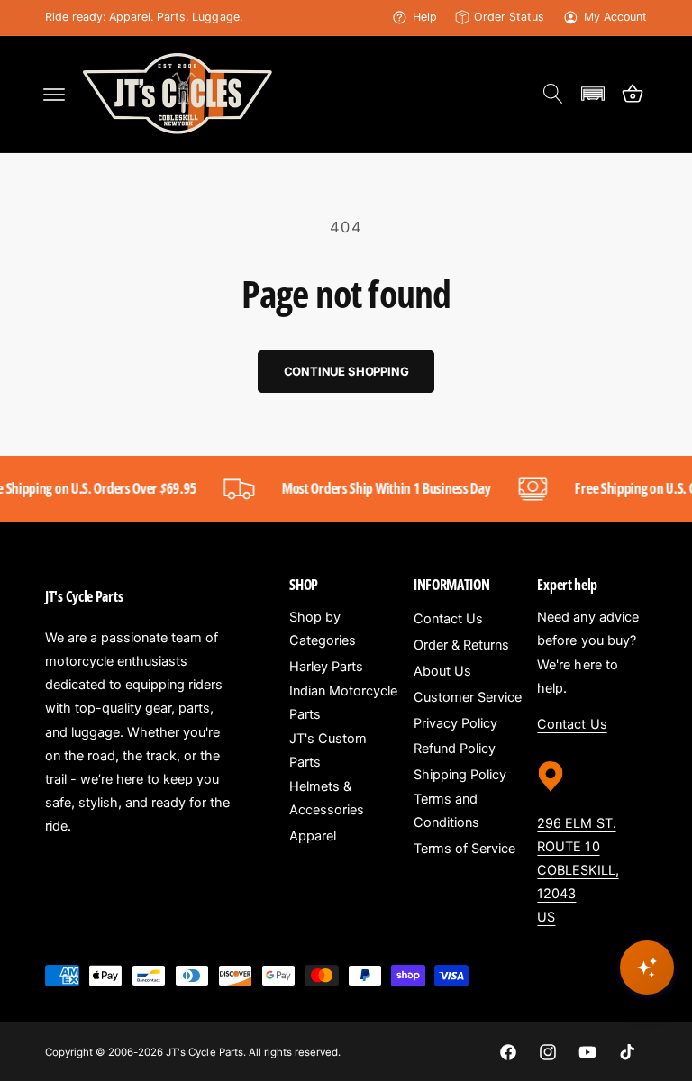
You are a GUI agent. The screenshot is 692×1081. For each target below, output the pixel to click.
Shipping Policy (460, 775)
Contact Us (448, 619)
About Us (442, 671)
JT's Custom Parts (328, 750)
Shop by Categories (322, 629)
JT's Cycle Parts (204, 1052)
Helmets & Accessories (326, 798)
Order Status (509, 16)
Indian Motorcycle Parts (343, 702)
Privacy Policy (455, 723)
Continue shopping (346, 371)
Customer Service (468, 697)
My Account (615, 16)
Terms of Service (464, 848)
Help (425, 16)
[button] (54, 94)
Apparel (312, 836)
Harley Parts (326, 667)
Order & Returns (461, 645)
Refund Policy (455, 748)
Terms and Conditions (446, 811)
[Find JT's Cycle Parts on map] (550, 798)
